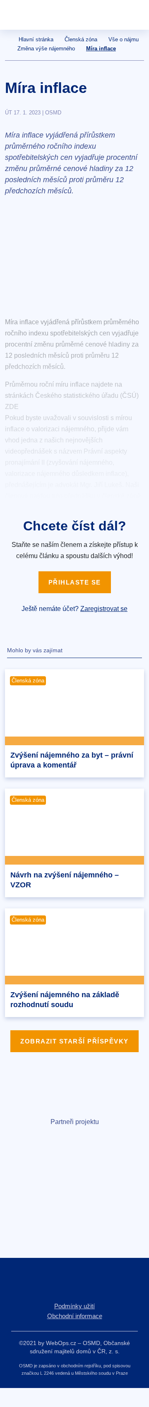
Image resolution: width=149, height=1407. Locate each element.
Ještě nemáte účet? (74, 608)
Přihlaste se (74, 582)
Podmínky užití (74, 1306)
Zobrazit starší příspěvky (74, 1041)
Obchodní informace (74, 1315)
